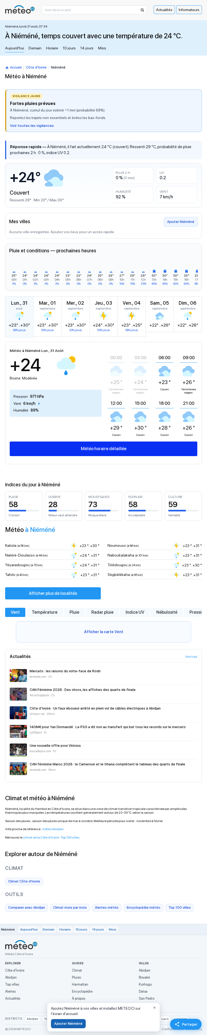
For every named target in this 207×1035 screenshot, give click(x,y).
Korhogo (145, 984)
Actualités (164, 10)
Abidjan (11, 977)
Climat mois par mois (70, 907)
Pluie (74, 612)
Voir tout (191, 657)
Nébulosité (166, 612)
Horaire (52, 48)
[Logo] (20, 9)
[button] (142, 9)
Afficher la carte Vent (103, 631)
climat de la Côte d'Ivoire (41, 837)
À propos (78, 998)
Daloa (143, 991)
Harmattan (80, 984)
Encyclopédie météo (143, 907)
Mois (102, 48)
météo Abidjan (53, 829)
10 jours (69, 48)
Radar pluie (102, 612)
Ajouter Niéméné (180, 222)
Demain (35, 48)
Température (44, 612)
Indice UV (135, 612)
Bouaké (144, 977)
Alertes (10, 991)
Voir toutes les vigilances (32, 125)
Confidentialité (173, 1029)
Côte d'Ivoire (36, 67)
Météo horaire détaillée (103, 448)
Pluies (76, 977)
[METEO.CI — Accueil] (21, 944)
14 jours (87, 48)
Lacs (164, 1019)
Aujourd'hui (14, 48)
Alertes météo (107, 907)
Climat (77, 970)
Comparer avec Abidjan (26, 907)
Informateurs (189, 10)
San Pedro (146, 998)
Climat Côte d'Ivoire (24, 881)
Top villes (12, 984)
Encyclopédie (82, 991)
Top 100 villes (70, 837)
